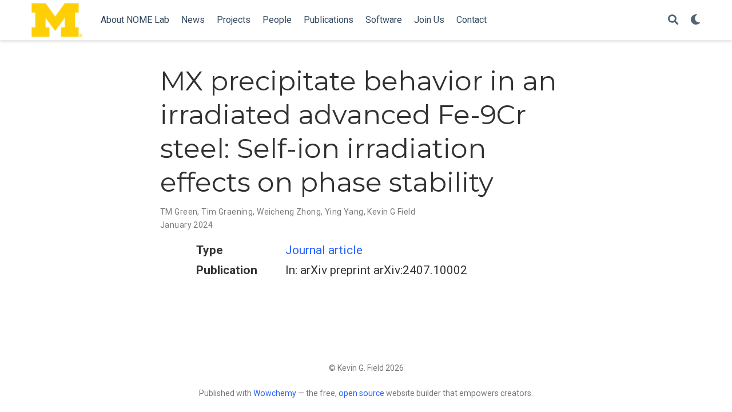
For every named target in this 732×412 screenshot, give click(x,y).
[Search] (673, 20)
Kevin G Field (391, 211)
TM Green (178, 211)
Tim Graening (227, 211)
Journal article (324, 250)
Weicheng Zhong (289, 211)
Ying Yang (344, 211)
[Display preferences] (695, 20)
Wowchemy (274, 393)
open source (361, 393)
